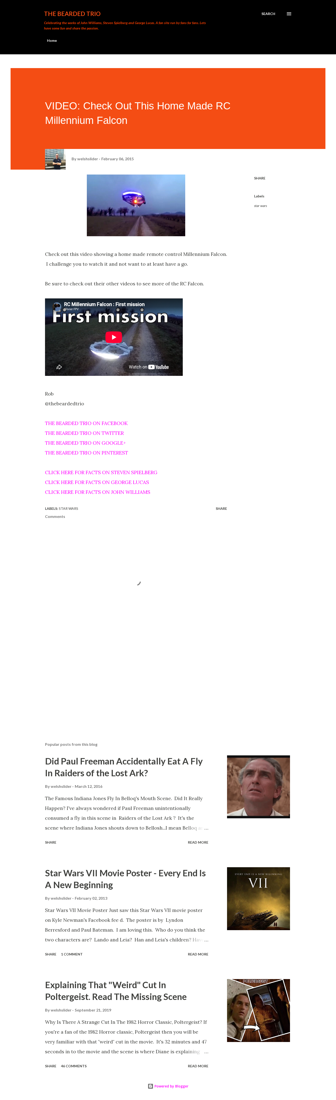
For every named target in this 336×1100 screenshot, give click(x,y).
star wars (260, 206)
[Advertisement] (128, 680)
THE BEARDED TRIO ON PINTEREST (86, 453)
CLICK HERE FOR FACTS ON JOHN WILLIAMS (97, 492)
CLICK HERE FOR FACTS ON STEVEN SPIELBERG (101, 472)
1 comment (72, 954)
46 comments (74, 1066)
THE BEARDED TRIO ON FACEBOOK (86, 423)
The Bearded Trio (72, 13)
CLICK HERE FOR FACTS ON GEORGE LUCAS (97, 482)
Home (52, 40)
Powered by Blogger (170, 1086)
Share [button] (259, 178)
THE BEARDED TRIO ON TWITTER (84, 433)
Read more (198, 842)
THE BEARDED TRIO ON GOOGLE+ (85, 443)
